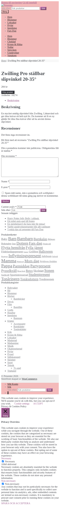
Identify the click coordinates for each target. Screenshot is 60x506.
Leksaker (11, 22)
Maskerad (20, 261)
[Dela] (49, 3)
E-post (5, 187)
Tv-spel (17, 368)
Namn (5, 181)
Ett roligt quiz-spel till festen (21, 221)
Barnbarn (25, 238)
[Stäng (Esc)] (56, 3)
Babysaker (12, 287)
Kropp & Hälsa (14, 44)
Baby (4, 239)
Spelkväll (5, 275)
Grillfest (33, 251)
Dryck (10, 301)
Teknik (10, 365)
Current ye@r (8, 207)
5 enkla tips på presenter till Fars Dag (25, 229)
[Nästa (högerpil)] (54, 253)
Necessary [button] (6, 458)
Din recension (9, 156)
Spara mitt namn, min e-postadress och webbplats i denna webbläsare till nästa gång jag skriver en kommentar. (29, 194)
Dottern (22, 243)
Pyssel (10, 354)
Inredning (12, 28)
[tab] (33, 100)
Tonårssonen (46, 279)
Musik (10, 346)
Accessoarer (19, 323)
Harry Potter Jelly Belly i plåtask (23, 218)
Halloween (46, 251)
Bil (8, 290)
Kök (9, 332)
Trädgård (11, 371)
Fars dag (35, 243)
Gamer (26, 252)
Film (9, 304)
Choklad (11, 41)
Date (14, 243)
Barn (12, 238)
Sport (10, 362)
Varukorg (11, 55)
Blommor (12, 19)
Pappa (6, 265)
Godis (10, 310)
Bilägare (51, 239)
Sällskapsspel (13, 357)
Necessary (10, 461)
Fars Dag (11, 31)
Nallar (10, 47)
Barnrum (18, 318)
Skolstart (38, 270)
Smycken (11, 50)
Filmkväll (47, 244)
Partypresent (40, 266)
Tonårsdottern (29, 279)
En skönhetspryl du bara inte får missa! (26, 224)
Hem (9, 17)
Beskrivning (13, 100)
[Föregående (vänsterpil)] (5, 253)
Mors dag (31, 261)
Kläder (10, 321)
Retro (29, 270)
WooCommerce (29, 379)
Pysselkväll (9, 270)
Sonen (49, 270)
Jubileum (47, 256)
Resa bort (21, 271)
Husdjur (11, 312)
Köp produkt (7, 92)
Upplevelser (13, 52)
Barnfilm (18, 307)
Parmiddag (21, 266)
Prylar (10, 25)
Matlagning (12, 343)
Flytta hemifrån (13, 247)
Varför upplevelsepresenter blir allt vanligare (28, 226)
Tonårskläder (20, 329)
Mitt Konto (12, 384)
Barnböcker (19, 299)
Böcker (10, 296)
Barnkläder (19, 326)
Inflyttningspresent (24, 255)
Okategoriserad (14, 348)
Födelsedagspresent (12, 251)
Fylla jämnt (34, 248)
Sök (43, 8)
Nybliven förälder (48, 261)
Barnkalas (40, 239)
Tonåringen (10, 279)
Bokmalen (6, 243)
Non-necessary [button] (8, 481)
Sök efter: (6, 8)
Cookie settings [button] (21, 403)
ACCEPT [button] (38, 403)
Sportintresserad (19, 274)
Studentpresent (39, 274)
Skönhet (11, 359)
